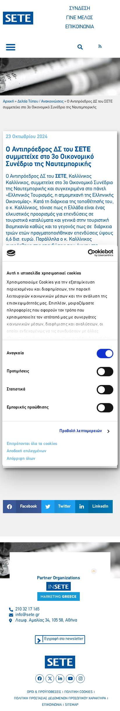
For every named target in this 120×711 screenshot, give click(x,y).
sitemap (71, 705)
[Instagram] (80, 678)
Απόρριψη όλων (21, 459)
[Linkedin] (60, 678)
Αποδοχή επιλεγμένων (26, 451)
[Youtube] (70, 678)
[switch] (105, 371)
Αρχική (8, 101)
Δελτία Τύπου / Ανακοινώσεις (40, 101)
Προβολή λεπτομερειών (80, 431)
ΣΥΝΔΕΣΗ (79, 8)
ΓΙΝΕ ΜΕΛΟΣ (79, 18)
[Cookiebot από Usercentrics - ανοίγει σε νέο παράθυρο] (87, 253)
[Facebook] (39, 678)
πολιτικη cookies (78, 692)
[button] (10, 47)
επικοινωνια (52, 705)
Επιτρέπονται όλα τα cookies (32, 444)
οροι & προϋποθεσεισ (44, 692)
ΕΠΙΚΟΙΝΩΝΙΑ (79, 27)
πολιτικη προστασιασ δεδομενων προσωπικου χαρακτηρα (60, 698)
